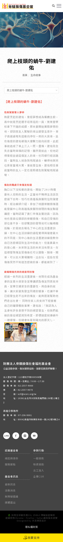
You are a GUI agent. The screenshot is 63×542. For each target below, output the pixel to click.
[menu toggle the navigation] (59, 6)
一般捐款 (39, 458)
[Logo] (18, 5)
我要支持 (34, 537)
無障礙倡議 (11, 496)
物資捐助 (38, 464)
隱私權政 (30, 527)
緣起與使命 (11, 458)
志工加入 (38, 470)
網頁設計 (41, 520)
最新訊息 (10, 484)
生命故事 (36, 75)
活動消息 (10, 490)
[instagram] (25, 435)
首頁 (24, 75)
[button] (53, 6)
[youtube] (34, 435)
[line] (6, 435)
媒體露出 (10, 502)
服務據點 (10, 464)
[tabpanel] (31, 30)
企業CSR (38, 476)
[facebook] (15, 435)
